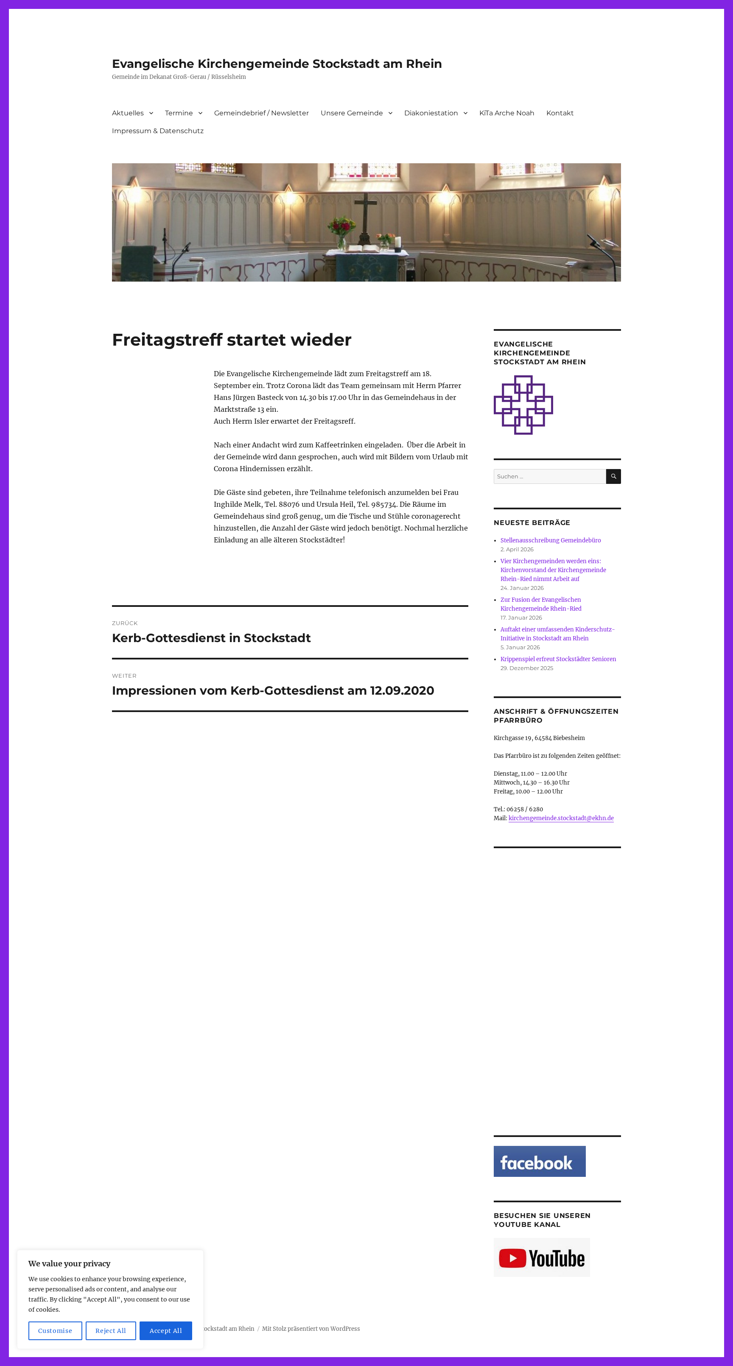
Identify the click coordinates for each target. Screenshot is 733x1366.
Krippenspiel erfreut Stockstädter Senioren (558, 659)
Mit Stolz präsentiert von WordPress (311, 1328)
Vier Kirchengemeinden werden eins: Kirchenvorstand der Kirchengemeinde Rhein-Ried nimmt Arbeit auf (553, 570)
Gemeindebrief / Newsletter (261, 113)
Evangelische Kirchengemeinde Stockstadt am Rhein (277, 63)
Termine (179, 113)
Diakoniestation (431, 113)
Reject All (110, 1331)
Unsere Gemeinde (352, 113)
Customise (55, 1331)
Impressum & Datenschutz (158, 131)
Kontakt (560, 113)
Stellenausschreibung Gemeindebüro (551, 540)
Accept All (166, 1331)
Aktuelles (128, 113)
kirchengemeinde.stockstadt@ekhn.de (561, 818)
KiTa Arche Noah (506, 113)
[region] (110, 1299)
